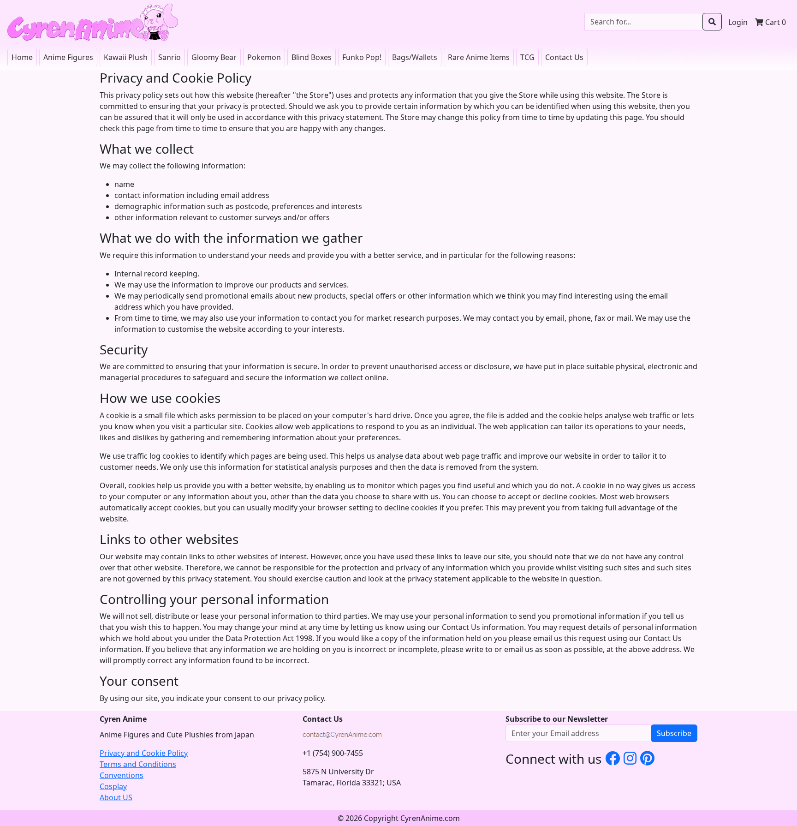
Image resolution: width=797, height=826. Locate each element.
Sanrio (169, 57)
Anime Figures (68, 57)
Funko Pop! (361, 57)
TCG (527, 57)
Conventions (121, 775)
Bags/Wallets (414, 57)
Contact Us (564, 57)
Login (738, 22)
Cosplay (113, 786)
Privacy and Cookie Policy (144, 753)
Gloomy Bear (214, 57)
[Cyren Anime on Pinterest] (647, 758)
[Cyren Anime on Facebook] (612, 758)
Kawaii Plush (126, 57)
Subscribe (674, 733)
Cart (774, 22)
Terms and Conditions (138, 764)
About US (116, 797)
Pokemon (264, 57)
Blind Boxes (311, 57)
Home (22, 57)
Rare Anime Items (479, 57)
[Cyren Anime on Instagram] (630, 758)
